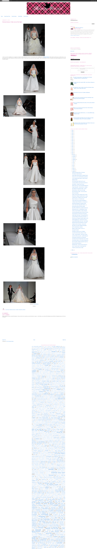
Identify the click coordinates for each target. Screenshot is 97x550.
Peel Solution (58, 451)
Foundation (47, 388)
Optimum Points (57, 447)
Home (2, 16)
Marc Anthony (60, 429)
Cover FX (52, 371)
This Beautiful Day (74, 254)
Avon (35, 353)
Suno (51, 480)
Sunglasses (41, 480)
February (73, 169)
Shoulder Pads (37, 474)
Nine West (39, 444)
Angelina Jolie (42, 351)
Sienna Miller (44, 474)
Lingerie (63, 423)
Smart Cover (45, 475)
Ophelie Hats (50, 447)
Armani (33, 352)
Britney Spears (38, 361)
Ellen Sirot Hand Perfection (59, 382)
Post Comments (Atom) (10, 341)
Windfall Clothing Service (44, 496)
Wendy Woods (48, 495)
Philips (49, 452)
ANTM (63, 346)
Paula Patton (51, 451)
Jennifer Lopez (36, 405)
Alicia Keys (41, 349)
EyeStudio (44, 385)
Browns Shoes (45, 361)
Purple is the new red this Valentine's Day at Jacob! (79, 194)
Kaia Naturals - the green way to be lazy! (78, 184)
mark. (63, 528)
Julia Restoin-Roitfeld (60, 408)
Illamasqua (34, 401)
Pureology (56, 456)
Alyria (50, 349)
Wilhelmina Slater (35, 496)
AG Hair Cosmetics (56, 346)
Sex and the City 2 (48, 470)
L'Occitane (60, 416)
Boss (38, 360)
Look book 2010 (41, 426)
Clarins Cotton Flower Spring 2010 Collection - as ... (79, 204)
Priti (44, 455)
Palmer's (63, 449)
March (73, 168)
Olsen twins (45, 447)
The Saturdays (42, 484)
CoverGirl (58, 371)
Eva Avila (55, 384)
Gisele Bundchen (61, 390)
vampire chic (46, 546)
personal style (42, 534)
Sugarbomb (62, 479)
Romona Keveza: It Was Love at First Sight (12, 22)
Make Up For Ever (36, 429)
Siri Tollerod (61, 474)
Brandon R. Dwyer (54, 360)
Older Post (64, 339)
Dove (54, 378)
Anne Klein (61, 351)
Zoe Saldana (55, 498)
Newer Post (4, 339)
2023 (72, 134)
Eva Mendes (60, 384)
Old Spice (34, 447)
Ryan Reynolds (35, 466)
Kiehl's (38, 414)
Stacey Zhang (45, 478)
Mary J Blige (40, 431)
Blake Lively (34, 359)
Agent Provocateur (61, 347)
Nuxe (46, 445)
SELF (48, 466)
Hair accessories (60, 394)
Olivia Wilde (39, 447)
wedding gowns (22, 309)
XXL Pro (60, 496)
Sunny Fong (47, 480)
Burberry (51, 361)
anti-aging (52, 499)
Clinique (34, 370)
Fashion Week (46, 386)
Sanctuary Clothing (54, 467)
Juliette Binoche (49, 409)
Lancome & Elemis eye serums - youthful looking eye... (80, 235)
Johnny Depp (39, 407)
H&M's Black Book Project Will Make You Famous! (79, 222)
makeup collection (51, 528)
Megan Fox (38, 433)
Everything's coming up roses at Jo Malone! (78, 231)
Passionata (40, 451)
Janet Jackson (44, 403)
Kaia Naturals (48, 410)
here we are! (72, 51)
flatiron (55, 515)
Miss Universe (56, 435)
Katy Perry (52, 412)
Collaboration (48, 370)
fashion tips (40, 515)
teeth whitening (44, 545)
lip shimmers (50, 526)
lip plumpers (43, 526)
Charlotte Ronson (56, 366)
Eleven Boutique (59, 380)
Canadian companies (46, 363)
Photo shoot (35, 453)
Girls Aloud (54, 390)
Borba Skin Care (61, 359)
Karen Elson (61, 410)
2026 (72, 130)
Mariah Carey (50, 430)
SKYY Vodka (52, 466)
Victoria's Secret (41, 493)
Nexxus (45, 443)
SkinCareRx (34, 475)
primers (56, 536)
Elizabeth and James (40, 382)
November (74, 156)
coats (42, 506)
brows (45, 503)
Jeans (51, 404)
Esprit (37, 384)
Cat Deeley (60, 364)
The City (56, 483)
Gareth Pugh (53, 389)
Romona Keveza (12, 309)
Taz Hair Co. (58, 482)
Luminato (38, 427)
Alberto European (36, 348)
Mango (54, 429)
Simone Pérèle (55, 474)
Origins (35, 448)
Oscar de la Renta (53, 448)
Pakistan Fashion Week (40, 449)
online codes (55, 532)
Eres (63, 383)
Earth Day (59, 379)
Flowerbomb (40, 388)
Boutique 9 (48, 360)
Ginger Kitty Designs (37, 390)
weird (45, 547)
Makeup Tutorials (47, 429)
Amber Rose (55, 349)
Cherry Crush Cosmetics (45, 367)
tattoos (38, 545)
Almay (45, 349)
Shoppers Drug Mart (58, 472)
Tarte (38, 482)
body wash (50, 502)
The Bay (40, 483)
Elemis (54, 380)
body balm (57, 501)
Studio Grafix (51, 479)
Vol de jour (48, 494)
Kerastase (58, 413)
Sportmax (37, 477)
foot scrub (34, 516)
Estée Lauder (43, 384)
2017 (72, 143)
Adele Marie (49, 347)
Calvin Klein (47, 362)
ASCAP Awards (37, 347)
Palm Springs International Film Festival (53, 449)
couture (7, 309)
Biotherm (38, 358)
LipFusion (35, 424)
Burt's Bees (58, 361)
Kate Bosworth (53, 411)
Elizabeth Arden (45, 381)
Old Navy (62, 446)
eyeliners (34, 514)
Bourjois (42, 360)
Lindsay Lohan (57, 423)
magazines (41, 528)
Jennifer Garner (62, 404)
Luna (42, 427)
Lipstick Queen (52, 424)
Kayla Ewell (59, 412)
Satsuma (37, 468)
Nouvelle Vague (40, 445)
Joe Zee (60, 406)
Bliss (46, 359)
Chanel (46, 365)
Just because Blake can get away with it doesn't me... (80, 182)
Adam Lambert (43, 347)
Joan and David (48, 406)
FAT (47, 385)
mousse (46, 531)
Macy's (37, 428)
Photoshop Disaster (49, 453)
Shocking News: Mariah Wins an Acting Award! (79, 237)
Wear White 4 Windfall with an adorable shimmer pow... (80, 207)
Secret (35, 469)
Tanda (60, 481)
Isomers (33, 402)
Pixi (34, 454)
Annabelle (54, 351)
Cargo (54, 363)
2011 (72, 152)
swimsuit (39, 544)
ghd (52, 517)
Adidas (54, 347)
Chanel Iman (53, 365)
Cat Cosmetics (54, 364)
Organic (63, 447)
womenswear (61, 547)
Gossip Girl (56, 392)
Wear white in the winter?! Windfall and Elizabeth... (79, 225)
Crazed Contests (14, 16)
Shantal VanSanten (60, 470)
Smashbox (51, 475)
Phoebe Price (62, 452)
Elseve (33, 383)
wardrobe (62, 546)
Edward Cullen (49, 380)
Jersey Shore (61, 405)
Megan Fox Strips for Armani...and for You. (78, 228)
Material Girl (34, 432)
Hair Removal (51, 394)
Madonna (49, 428)
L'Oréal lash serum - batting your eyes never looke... (80, 197)
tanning (33, 545)
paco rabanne (38, 533)
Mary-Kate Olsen (55, 431)
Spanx (33, 477)
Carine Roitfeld (61, 363)
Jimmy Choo (34, 406)
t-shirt (49, 544)
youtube (39, 548)
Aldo (42, 348)
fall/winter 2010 (56, 514)
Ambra (59, 349)
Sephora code (61, 469)
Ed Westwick (43, 380)
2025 (72, 131)
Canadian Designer (36, 363)
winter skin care (52, 547)
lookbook (63, 527)
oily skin (49, 532)
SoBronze (58, 475)
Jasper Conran (61, 403)
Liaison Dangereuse (44, 423)
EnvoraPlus (53, 383)
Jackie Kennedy (55, 402)
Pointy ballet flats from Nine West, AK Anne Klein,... (79, 213)
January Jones (50, 403)
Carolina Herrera (46, 364)
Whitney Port (61, 495)
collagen (47, 506)
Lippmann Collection (43, 424)
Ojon (42, 446)
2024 (72, 133)
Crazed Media (20, 16)
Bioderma (61, 357)
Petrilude (45, 452)
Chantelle (58, 365)
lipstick (55, 527)
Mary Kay (46, 431)
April (73, 166)
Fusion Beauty (38, 389)
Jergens (47, 405)
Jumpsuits (62, 409)
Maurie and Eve (41, 432)
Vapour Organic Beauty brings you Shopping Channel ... (80, 175)
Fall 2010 (61, 385)
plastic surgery (60, 534)
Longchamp (35, 426)
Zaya (50, 498)
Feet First (52, 387)
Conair (61, 370)
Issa (37, 402)
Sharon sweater (42, 471)
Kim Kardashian (45, 414)
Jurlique (33, 410)
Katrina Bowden (45, 412)
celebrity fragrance (54, 504)
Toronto (47, 487)
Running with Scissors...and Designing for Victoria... (79, 209)
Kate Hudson (60, 411)
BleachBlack (41, 359)
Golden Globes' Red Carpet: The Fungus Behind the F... (80, 215)
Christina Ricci (62, 368)
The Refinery (62, 483)
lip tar (62, 526)
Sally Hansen (42, 467)
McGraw (33, 433)
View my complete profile (75, 35)
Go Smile (34, 392)
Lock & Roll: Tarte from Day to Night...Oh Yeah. (79, 232)
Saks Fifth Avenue (35, 467)
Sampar (48, 467)
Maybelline (59, 432)
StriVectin (43, 479)
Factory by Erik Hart (54, 385)
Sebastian (63, 468)
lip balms (34, 526)
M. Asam (46, 427)
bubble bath (60, 503)
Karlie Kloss (42, 411)
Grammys (62, 392)
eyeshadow (44, 514)
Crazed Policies (26, 16)
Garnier (59, 389)
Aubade (38, 352)
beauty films (57, 500)
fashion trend (48, 515)
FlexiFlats (35, 388)
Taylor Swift (51, 482)
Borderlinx (34, 360)
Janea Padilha (38, 403)
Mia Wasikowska (61, 433)
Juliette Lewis (56, 409)
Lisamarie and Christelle (79, 27)
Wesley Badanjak (55, 495)
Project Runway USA (36, 456)
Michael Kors (34, 434)
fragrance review (61, 516)
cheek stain (48, 505)
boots (57, 502)
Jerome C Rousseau (54, 405)
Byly (63, 361)
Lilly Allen (51, 423)
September (74, 159)
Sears (57, 468)
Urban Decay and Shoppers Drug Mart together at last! (80, 218)
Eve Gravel (38, 385)
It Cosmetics (42, 402)
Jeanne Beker (39, 404)
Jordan (33, 408)
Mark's (62, 430)
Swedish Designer (40, 481)
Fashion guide (39, 387)
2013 (72, 149)
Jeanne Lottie (46, 404)
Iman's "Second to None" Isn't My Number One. (79, 246)
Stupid (56, 479)
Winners (52, 496)
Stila (37, 479)
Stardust (50, 478)
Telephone (35, 483)
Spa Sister (62, 476)
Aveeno (63, 352)
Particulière (34, 451)
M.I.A (49, 427)
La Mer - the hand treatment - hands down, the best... (80, 234)
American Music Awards (41, 350)
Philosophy (55, 452)
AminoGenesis (50, 350)
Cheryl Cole (53, 367)
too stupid (34, 546)
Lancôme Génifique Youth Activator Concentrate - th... (80, 216)
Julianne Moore (41, 409)
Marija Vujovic (57, 430)
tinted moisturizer (54, 545)
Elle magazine (49, 382)
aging (46, 499)
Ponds (49, 454)
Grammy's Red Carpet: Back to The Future (78, 172)
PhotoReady (42, 453)
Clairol (34, 369)
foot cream (60, 515)
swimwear (44, 544)
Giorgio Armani (46, 390)
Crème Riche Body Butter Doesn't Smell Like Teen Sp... (80, 212)
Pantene (47, 450)
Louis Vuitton (52, 426)
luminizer (35, 528)
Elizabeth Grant (55, 381)
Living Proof (56, 425)
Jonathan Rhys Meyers (53, 407)
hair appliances (46, 518)
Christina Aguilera (55, 368)
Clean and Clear (54, 369)
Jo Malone (40, 406)
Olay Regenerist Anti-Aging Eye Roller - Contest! (79, 188)
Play (38, 454)
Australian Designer (51, 352)
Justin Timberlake (40, 410)
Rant (62, 458)
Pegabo (64, 451)
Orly (46, 448)
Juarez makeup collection (41, 408)
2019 (72, 140)
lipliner (48, 527)
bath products (39, 500)
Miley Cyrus (37, 435)
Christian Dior (38, 368)
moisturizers (36, 531)
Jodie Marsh (55, 406)
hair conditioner (45, 519)
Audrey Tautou (43, 352)
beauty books (50, 500)
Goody (46, 392)
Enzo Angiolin (58, 383)
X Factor (56, 496)
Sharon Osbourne (35, 471)
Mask (61, 431)
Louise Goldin (58, 426)
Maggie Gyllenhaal (55, 428)
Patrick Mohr (45, 451)
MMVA (59, 427)
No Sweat (49, 444)
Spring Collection (48, 477)
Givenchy (41, 391)
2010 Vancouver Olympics (37, 346)
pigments (52, 534)
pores (51, 535)
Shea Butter (53, 471)
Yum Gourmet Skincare (58, 497)
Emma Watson (38, 383)
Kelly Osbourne (44, 413)
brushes (52, 503)
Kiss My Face (47, 415)
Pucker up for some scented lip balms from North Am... (80, 176)
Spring (41, 477)
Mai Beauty (62, 428)
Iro (48, 401)
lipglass (34, 527)
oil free (44, 532)
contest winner (44, 507)
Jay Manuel (34, 404)
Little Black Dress (48, 425)
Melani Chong (44, 433)
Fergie (56, 387)
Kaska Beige (48, 411)
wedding (33, 547)
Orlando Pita (41, 448)
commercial (60, 506)
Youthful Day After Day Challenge (44, 497)
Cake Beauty (39, 362)
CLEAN (33, 362)
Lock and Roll (62, 425)
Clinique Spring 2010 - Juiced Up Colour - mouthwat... (80, 187)
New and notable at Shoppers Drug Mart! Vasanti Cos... (80, 241)
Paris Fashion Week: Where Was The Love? (78, 181)
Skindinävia (39, 475)
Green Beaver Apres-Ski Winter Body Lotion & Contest (80, 238)
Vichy (57, 492)
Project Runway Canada (59, 455)
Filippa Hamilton (62, 387)
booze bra (62, 502)
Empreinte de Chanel (46, 383)
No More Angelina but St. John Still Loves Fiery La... (80, 219)
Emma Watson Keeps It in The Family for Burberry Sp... (80, 240)
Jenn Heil (56, 404)
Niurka (45, 444)
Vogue (43, 494)
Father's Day (46, 387)
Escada (33, 384)
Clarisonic (46, 369)
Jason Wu (56, 403)
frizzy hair (43, 517)
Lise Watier (39, 425)
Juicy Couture (50, 408)
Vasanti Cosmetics (38, 492)
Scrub (52, 468)
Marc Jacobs (34, 430)
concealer (35, 507)
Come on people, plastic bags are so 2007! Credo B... (80, 178)
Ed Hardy (37, 380)
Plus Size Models (43, 454)
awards (59, 499)
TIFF (47, 481)
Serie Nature (41, 470)
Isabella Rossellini (60, 401)
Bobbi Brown (52, 359)
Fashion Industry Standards (37, 386)
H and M (62, 393)
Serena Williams (35, 470)
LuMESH (34, 427)
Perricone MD (35, 452)
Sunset (55, 480)
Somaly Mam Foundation (47, 476)
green (39, 518)
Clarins (40, 369)
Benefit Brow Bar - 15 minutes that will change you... (80, 244)
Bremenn (60, 360)
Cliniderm (62, 369)
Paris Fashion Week (59, 450)
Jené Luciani (42, 405)
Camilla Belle (61, 362)
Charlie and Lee (40, 366)
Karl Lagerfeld (35, 411)
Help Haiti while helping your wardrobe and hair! (79, 203)
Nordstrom (54, 444)
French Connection (57, 388)
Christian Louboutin (46, 368)
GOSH (43, 389)
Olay (45, 446)
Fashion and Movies (55, 386)
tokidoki (62, 545)
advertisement (41, 499)
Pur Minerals (49, 456)
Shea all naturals (61, 471)
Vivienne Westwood (36, 494)
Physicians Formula (60, 453)
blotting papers (43, 501)
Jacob (60, 402)
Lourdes (63, 426)
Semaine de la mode (43, 469)
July (73, 162)
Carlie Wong (39, 364)
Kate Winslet (38, 412)
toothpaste (40, 546)
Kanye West (55, 410)
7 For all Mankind (47, 346)
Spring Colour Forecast (58, 477)
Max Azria (48, 432)
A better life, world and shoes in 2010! (77, 247)
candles (33, 504)
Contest (34, 371)
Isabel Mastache (53, 401)
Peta (41, 452)
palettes (49, 533)
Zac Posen (42, 498)
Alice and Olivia (57, 348)
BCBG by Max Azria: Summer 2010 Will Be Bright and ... (80, 185)
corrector (60, 507)
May (73, 165)
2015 (72, 146)
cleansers (55, 505)
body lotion (41, 502)
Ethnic (51, 384)
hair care (61, 518)
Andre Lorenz (57, 350)
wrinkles (34, 548)
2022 (72, 136)
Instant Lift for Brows (42, 401)
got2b (62, 517)
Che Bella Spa (37, 367)
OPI (50, 445)
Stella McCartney (57, 478)
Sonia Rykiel (56, 476)
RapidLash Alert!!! (74, 179)
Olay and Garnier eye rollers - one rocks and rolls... (79, 191)
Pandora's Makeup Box (38, 450)
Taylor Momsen (45, 482)
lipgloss (40, 527)
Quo (59, 457)
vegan (51, 546)
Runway (17, 309)
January (73, 171)
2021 (72, 137)
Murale (37, 438)
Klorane (53, 415)
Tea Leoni (63, 482)
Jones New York (61, 407)
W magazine (54, 494)
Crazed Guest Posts (7, 16)
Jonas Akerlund (45, 407)
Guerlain (45, 393)
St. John (40, 478)
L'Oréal (34, 417)
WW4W (59, 494)
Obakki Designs (57, 445)
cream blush (45, 508)
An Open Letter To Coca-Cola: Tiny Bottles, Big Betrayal (81, 92)
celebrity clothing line (43, 504)
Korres (63, 415)
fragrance (42, 516)
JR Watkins (49, 402)
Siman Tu (49, 474)
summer (33, 543)
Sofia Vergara (39, 476)
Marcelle (42, 430)
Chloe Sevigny (59, 367)
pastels (57, 533)
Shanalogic (54, 470)
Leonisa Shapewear (36, 423)
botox (33, 503)
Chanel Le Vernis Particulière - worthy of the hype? (79, 210)
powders (35, 536)
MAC (52, 427)
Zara (47, 498)
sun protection (41, 543)
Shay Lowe (48, 471)
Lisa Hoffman (59, 424)
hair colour (35, 519)
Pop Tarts (54, 454)
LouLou (46, 426)
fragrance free (52, 516)
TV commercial (54, 481)
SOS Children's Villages (60, 466)
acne (61, 498)
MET (56, 427)
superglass (34, 544)
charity (41, 505)
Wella (42, 495)
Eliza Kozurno (37, 381)
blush (50, 501)
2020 (72, 139)
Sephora (51, 469)
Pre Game (59, 454)
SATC (45, 466)
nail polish (55, 531)
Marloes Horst (34, 431)
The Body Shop (48, 483)
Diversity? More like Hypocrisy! (76, 243)
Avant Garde (58, 352)
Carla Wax (33, 364)
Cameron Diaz (54, 362)
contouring (53, 507)
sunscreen (59, 543)
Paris (52, 450)
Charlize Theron (47, 366)
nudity (40, 532)
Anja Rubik (48, 351)
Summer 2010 (34, 480)
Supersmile (60, 480)
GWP (48, 389)
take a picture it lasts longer (58, 544)
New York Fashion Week (37, 443)
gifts (56, 517)
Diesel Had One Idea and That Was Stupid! (78, 206)
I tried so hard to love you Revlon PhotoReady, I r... (79, 200)
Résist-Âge (41, 466)
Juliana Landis (34, 409)
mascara (38, 530)
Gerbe (64, 389)
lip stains (57, 526)
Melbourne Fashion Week (52, 433)
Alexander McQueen (48, 348)
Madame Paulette (43, 428)
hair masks (57, 519)
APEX (32, 347)
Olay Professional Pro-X (54, 446)
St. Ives (36, 478)
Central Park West (40, 365)
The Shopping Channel (53, 484)
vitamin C (56, 546)
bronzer (38, 503)
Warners (38, 495)
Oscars (60, 448)
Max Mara (53, 432)
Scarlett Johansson (45, 468)
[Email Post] (3, 308)
